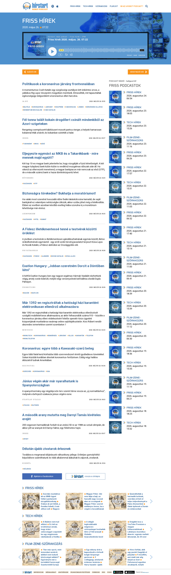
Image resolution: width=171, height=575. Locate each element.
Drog (36, 144)
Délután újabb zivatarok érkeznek (46, 449)
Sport (25, 439)
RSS (103, 572)
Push (109, 572)
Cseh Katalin (49, 110)
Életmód (35, 405)
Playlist (114, 6)
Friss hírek (75, 6)
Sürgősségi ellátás (94, 107)
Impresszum (38, 572)
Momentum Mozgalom (32, 110)
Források (96, 572)
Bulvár (26, 293)
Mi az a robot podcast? (131, 6)
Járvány (49, 107)
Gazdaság (27, 183)
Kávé (43, 144)
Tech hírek (88, 6)
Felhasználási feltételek (80, 572)
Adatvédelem (63, 572)
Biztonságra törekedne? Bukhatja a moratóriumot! (59, 193)
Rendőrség (52, 335)
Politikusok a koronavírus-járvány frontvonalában (58, 84)
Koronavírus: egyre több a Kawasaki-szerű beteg (58, 348)
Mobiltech (27, 335)
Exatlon (34, 293)
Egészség (27, 371)
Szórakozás (101, 6)
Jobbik (81, 107)
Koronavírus (37, 107)
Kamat (43, 219)
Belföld (26, 107)
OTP (35, 183)
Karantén (80, 335)
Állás (70, 335)
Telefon (89, 335)
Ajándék (45, 256)
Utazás (26, 405)
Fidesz (36, 256)
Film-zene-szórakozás (43, 544)
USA (48, 371)
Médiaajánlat (51, 572)
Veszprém (59, 107)
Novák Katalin (57, 256)
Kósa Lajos (70, 256)
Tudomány (27, 144)
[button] (19, 501)
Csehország (70, 107)
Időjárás (27, 469)
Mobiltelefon (29, 338)
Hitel (36, 219)
